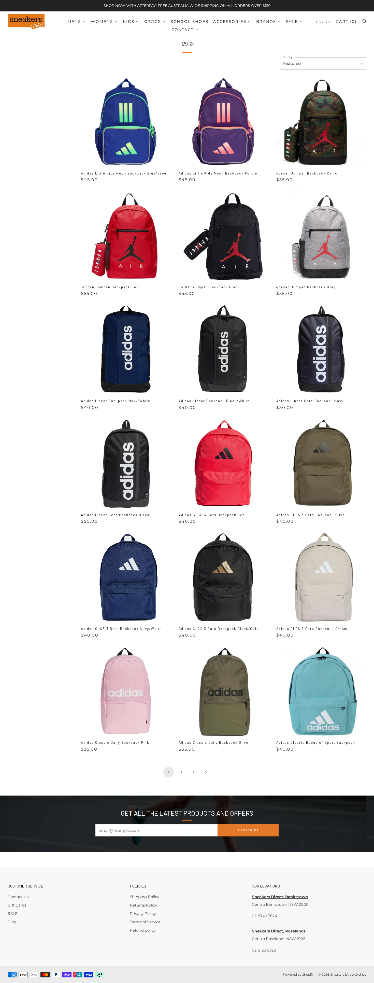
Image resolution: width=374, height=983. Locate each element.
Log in (323, 22)
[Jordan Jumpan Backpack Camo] (321, 122)
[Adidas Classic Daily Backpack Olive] (224, 691)
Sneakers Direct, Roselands (279, 931)
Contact (182, 29)
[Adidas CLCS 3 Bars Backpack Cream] (321, 578)
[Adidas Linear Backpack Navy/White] (126, 350)
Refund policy (143, 930)
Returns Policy (143, 905)
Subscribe (248, 830)
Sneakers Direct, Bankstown (280, 896)
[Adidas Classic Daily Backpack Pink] (126, 691)
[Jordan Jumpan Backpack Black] (224, 236)
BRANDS (266, 21)
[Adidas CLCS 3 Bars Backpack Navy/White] (126, 578)
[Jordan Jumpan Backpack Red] (126, 236)
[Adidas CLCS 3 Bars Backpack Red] (224, 464)
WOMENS (102, 21)
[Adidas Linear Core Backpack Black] (126, 464)
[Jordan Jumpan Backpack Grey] (321, 236)
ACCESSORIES (229, 21)
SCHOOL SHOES (189, 21)
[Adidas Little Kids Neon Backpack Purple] (224, 122)
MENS (74, 21)
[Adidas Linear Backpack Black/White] (224, 350)
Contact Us (18, 896)
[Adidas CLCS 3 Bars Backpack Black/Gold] (224, 578)
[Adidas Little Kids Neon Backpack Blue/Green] (126, 122)
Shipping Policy (144, 896)
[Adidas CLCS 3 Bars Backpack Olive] (321, 464)
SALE (292, 21)
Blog (12, 921)
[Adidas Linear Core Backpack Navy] (321, 350)
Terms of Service (145, 921)
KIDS (128, 21)
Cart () (346, 21)
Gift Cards (17, 905)
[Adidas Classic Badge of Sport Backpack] (321, 691)
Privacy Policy (143, 913)
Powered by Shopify (298, 974)
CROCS (152, 21)
